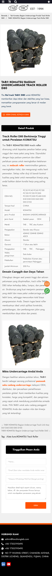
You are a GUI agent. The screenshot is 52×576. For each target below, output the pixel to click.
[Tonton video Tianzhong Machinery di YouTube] (9, 564)
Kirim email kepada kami (17, 114)
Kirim (36, 505)
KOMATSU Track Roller (27, 436)
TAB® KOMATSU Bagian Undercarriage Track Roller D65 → (26, 430)
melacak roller (17, 165)
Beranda (4, 15)
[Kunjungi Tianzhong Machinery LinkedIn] (3, 564)
